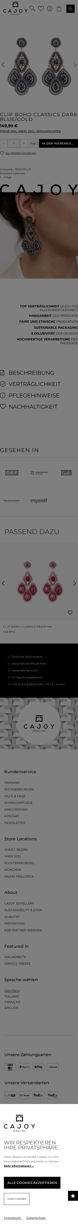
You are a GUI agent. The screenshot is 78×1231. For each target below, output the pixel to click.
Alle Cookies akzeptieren (32, 1183)
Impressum (13, 1218)
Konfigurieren (16, 1199)
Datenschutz (36, 1218)
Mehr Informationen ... (19, 1166)
